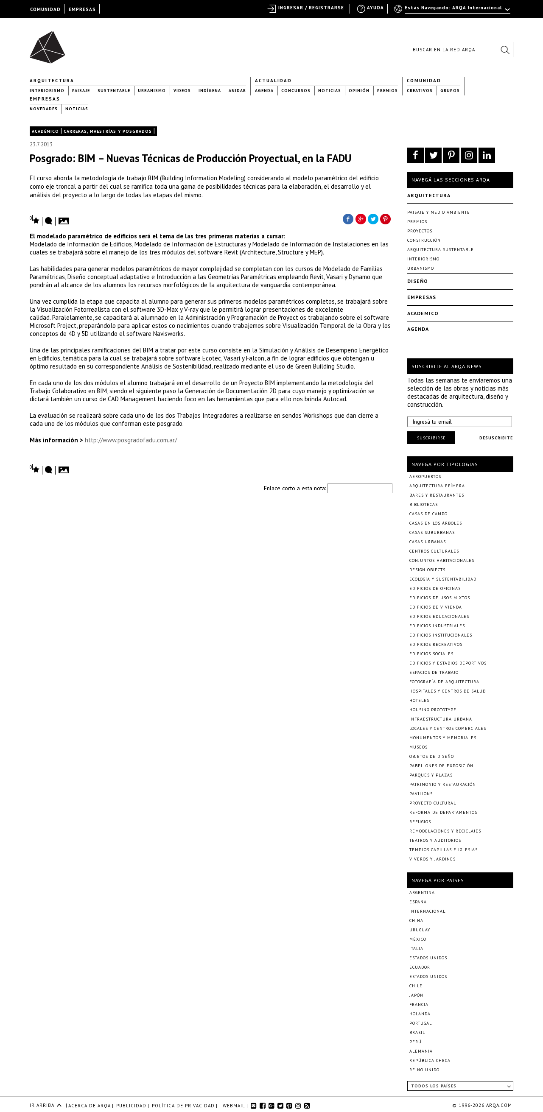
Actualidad (273, 81)
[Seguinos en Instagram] (469, 155)
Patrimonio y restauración (442, 784)
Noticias (329, 90)
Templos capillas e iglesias (443, 849)
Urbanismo (152, 90)
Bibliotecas (423, 504)
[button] (504, 49)
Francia (418, 1004)
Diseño (417, 281)
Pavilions (421, 793)
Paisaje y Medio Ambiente (438, 212)
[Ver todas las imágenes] (65, 218)
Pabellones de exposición (441, 765)
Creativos (420, 90)
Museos (418, 747)
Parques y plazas (431, 775)
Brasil (417, 1032)
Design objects (427, 570)
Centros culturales (434, 551)
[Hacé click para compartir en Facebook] (347, 218)
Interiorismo (47, 90)
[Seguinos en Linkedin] (487, 155)
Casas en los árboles (435, 523)
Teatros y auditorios (435, 840)
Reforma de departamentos (443, 812)
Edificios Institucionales (440, 635)
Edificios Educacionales (439, 616)
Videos (182, 90)
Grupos (450, 90)
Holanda (420, 1014)
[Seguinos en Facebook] (415, 155)
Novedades (44, 109)
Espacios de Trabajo (434, 672)
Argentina (422, 892)
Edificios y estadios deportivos (448, 663)
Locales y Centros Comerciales (447, 728)
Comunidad (424, 81)
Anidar (237, 90)
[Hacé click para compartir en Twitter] (373, 218)
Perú (415, 1042)
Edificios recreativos (435, 644)
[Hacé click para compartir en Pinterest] (386, 218)
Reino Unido (424, 1070)
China (416, 920)
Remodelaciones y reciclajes (445, 831)
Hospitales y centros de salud (447, 691)
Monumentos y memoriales (442, 737)
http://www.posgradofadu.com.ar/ (131, 440)
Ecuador (419, 967)
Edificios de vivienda (435, 607)
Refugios (420, 821)
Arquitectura (52, 81)
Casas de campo (428, 514)
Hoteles (419, 700)
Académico (45, 131)
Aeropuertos (425, 476)
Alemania (421, 1051)
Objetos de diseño (431, 756)
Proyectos (419, 231)
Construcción (424, 240)
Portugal (420, 1023)
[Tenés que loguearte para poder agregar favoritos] (35, 220)
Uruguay (419, 930)
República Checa (430, 1060)
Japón (416, 995)
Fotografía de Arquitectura (444, 682)
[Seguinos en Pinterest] (451, 155)
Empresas (45, 99)
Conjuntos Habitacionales (441, 560)
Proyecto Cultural (432, 803)
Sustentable (114, 90)
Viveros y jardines (432, 859)
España (418, 902)
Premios (387, 90)
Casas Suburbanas (432, 532)
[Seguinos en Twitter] (433, 155)
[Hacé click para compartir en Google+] (360, 218)
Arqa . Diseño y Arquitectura (50, 43)
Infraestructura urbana (440, 719)
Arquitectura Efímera (437, 486)
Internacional (427, 911)
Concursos (296, 90)
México (417, 939)
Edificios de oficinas (435, 588)
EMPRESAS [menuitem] (82, 9)
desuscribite (496, 438)
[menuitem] (453, 11)
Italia (416, 948)
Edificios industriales (437, 626)
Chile (416, 986)
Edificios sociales (431, 654)
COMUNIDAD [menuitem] (45, 9)
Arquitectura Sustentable (440, 249)
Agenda (264, 90)
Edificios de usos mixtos (439, 598)
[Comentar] (49, 221)
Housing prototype (432, 709)
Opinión (359, 90)
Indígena (210, 90)
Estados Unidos (428, 958)
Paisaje (81, 90)
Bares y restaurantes (436, 495)
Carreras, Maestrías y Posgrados (108, 131)
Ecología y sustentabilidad (442, 579)
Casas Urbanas (427, 542)
